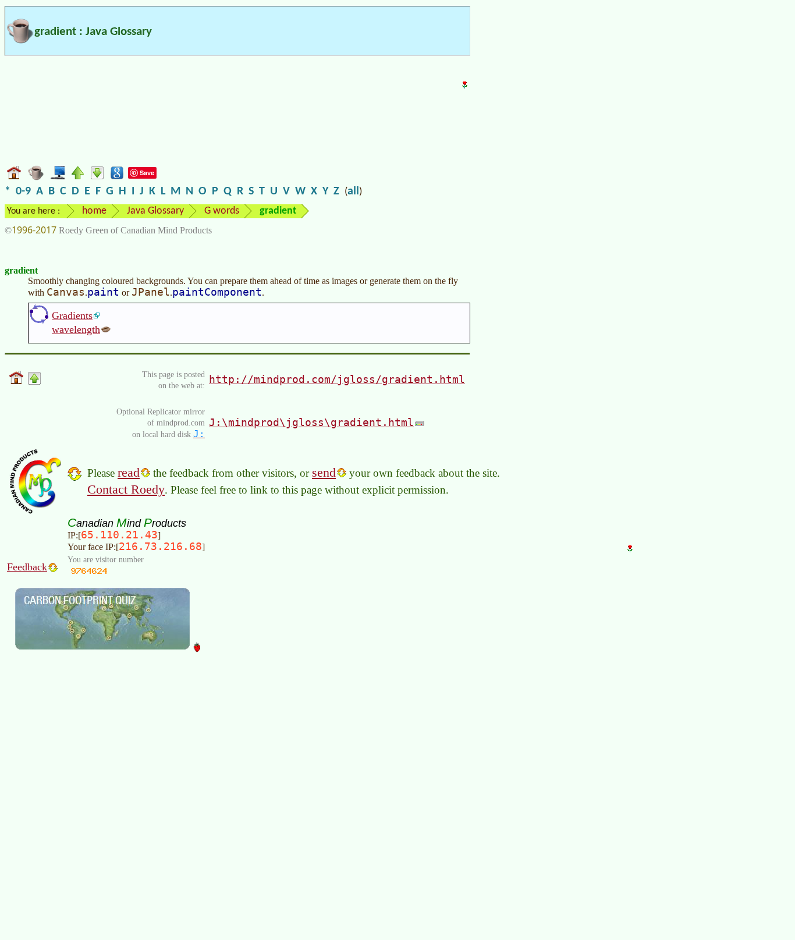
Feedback (27, 567)
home (94, 211)
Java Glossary (155, 211)
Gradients (72, 315)
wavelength (76, 329)
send (324, 472)
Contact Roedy (126, 489)
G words (221, 211)
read (129, 472)
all (353, 191)
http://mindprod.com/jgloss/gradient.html (337, 379)
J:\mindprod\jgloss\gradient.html (311, 422)
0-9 (23, 191)
